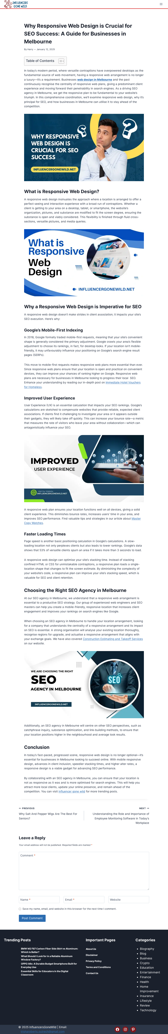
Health (144, 982)
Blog (143, 953)
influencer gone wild (72, 791)
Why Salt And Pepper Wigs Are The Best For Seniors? (48, 813)
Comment (27, 855)
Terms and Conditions (98, 967)
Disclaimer (92, 955)
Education (147, 967)
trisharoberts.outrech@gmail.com (43, 1031)
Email (69, 899)
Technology (148, 1010)
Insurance (147, 996)
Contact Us (92, 973)
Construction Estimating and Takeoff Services (113, 639)
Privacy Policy (94, 961)
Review (145, 1005)
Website (115, 899)
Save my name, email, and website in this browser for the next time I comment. (69, 908)
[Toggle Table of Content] (59, 61)
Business (146, 958)
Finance (145, 977)
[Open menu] (161, 4)
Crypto (145, 963)
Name (25, 899)
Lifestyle (146, 1000)
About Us (91, 949)
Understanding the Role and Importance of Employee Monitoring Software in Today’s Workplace (121, 816)
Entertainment (150, 972)
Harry (30, 49)
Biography (147, 948)
